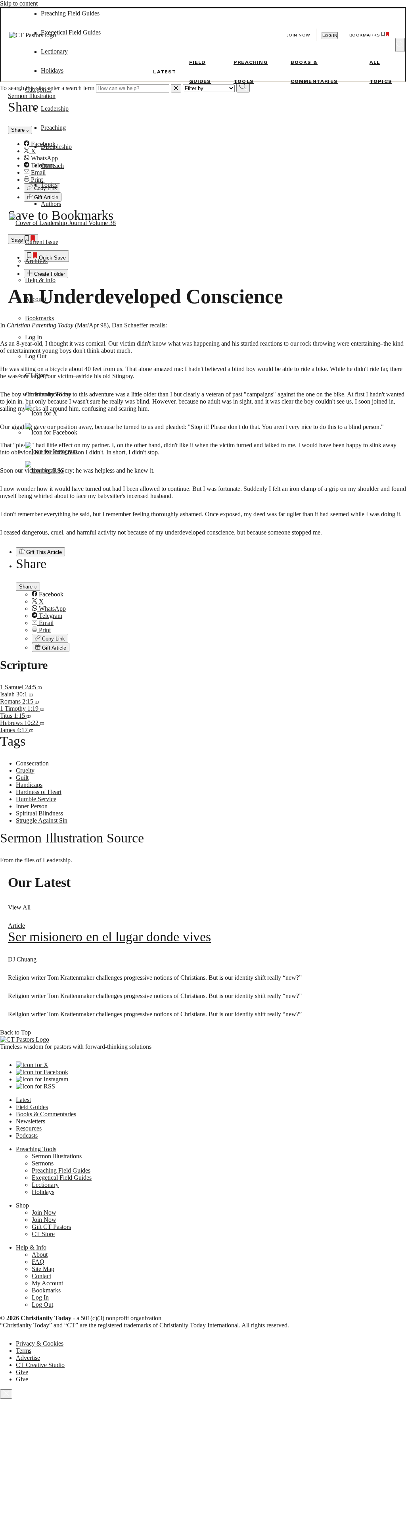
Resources (29, 1128)
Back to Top (15, 1032)
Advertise (28, 1357)
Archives (36, 261)
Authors (51, 203)
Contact (41, 1276)
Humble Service (36, 799)
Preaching (53, 127)
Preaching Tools (36, 1149)
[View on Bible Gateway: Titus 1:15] (29, 715)
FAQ (38, 1261)
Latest (164, 72)
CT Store (36, 375)
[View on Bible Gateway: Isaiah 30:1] (31, 694)
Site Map (43, 1268)
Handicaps (29, 784)
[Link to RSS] (44, 470)
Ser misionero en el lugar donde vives (109, 936)
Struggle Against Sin (41, 820)
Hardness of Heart (38, 791)
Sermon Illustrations (57, 1156)
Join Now (298, 35)
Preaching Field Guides (61, 1170)
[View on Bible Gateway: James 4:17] (31, 730)
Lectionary (45, 1184)
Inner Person (32, 806)
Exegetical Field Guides (62, 1177)
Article (16, 925)
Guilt (22, 777)
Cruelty (25, 770)
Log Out (35, 356)
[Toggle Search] (400, 45)
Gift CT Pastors (51, 1226)
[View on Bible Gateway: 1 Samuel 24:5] (40, 687)
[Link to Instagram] (51, 451)
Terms (23, 1350)
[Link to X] (41, 413)
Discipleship (56, 146)
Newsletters (30, 1121)
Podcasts (27, 1135)
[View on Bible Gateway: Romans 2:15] (37, 701)
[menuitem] (219, 594)
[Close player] (6, 1394)
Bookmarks (39, 318)
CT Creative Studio (40, 1364)
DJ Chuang (22, 959)
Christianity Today (48, 394)
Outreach (52, 165)
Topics (49, 184)
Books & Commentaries (46, 1114)
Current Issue (41, 241)
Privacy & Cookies (39, 1343)
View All (19, 907)
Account (35, 299)
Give (22, 1372)
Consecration (32, 763)
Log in (329, 35)
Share (26, 587)
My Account (47, 1283)
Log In (33, 337)
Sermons (43, 1163)
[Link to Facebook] (51, 432)
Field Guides (32, 1107)
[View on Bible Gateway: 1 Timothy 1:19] (42, 708)
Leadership (55, 108)
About (40, 1254)
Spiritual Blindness (39, 813)
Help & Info (40, 280)
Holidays (52, 70)
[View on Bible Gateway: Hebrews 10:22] (42, 722)
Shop (22, 1205)
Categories (38, 89)
